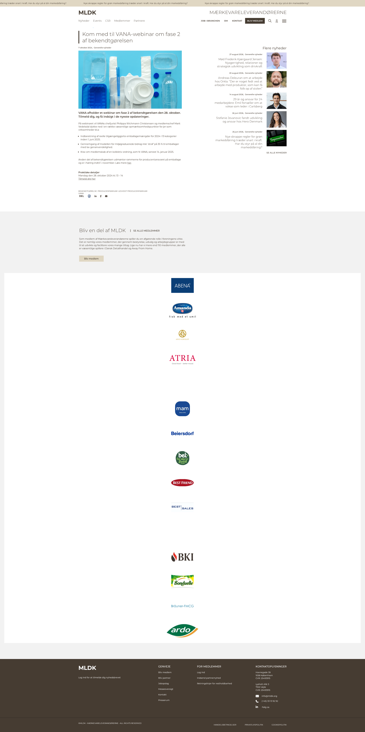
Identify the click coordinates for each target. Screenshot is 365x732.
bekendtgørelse (87, 191)
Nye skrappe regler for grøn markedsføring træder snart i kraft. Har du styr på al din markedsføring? (127, 3)
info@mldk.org (269, 696)
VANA (81, 193)
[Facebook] (101, 196)
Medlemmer (122, 20)
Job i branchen (210, 20)
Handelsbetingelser (225, 725)
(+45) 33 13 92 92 (270, 701)
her (129, 162)
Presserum (164, 700)
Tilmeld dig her (87, 178)
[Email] (106, 196)
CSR (107, 20)
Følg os (265, 707)
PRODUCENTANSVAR (107, 191)
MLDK (87, 12)
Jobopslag (163, 683)
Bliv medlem (255, 20)
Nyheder (83, 20)
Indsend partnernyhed (209, 678)
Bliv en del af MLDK (102, 230)
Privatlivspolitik (254, 725)
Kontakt (237, 20)
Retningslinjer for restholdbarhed (214, 683)
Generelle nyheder (102, 47)
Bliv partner (164, 678)
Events (97, 20)
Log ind (201, 672)
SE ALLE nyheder (276, 152)
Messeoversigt (165, 689)
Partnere (139, 20)
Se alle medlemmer (146, 230)
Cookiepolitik (279, 725)
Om (226, 20)
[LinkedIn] (96, 196)
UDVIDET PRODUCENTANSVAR (132, 191)
